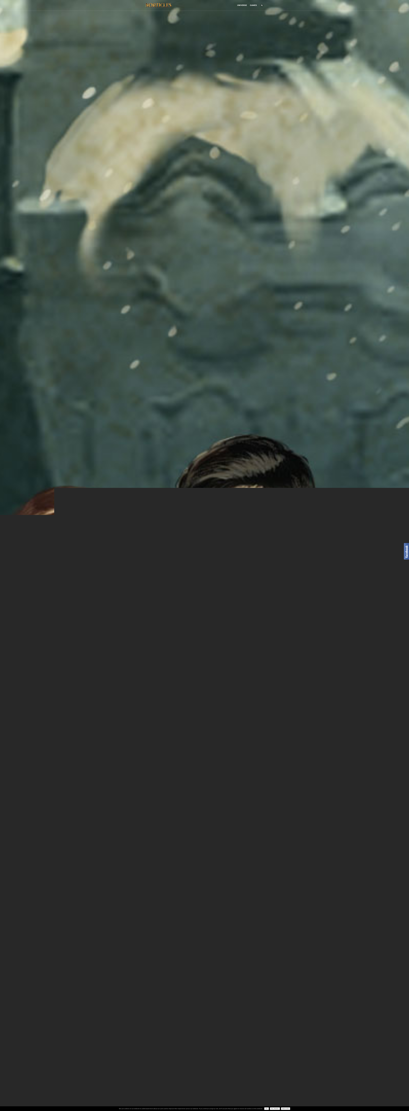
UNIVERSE (242, 5)
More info (285, 1108)
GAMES (253, 5)
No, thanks (275, 1108)
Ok (266, 1108)
